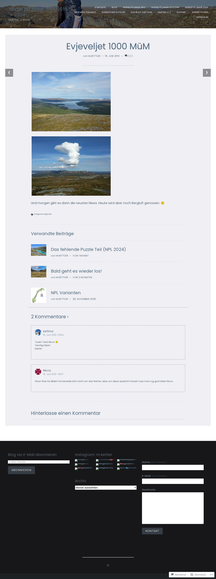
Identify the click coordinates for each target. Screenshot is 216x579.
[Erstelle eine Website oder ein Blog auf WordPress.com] (108, 565)
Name (154, 462)
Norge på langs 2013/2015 (165, 7)
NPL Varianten (66, 293)
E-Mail (154, 476)
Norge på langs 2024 (196, 7)
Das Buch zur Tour (141, 12)
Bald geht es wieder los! (76, 271)
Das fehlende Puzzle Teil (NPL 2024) (88, 249)
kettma (48, 331)
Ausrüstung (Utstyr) (113, 12)
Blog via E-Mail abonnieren (32, 454)
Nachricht (149, 490)
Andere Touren (200, 12)
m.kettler (94, 56)
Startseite (100, 7)
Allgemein (47, 214)
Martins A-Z (164, 12)
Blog (114, 7)
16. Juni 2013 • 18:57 (53, 374)
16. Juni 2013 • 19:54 (53, 334)
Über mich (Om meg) (85, 12)
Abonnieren (21, 470)
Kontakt (152, 530)
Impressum (202, 17)
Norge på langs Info (134, 7)
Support (181, 12)
